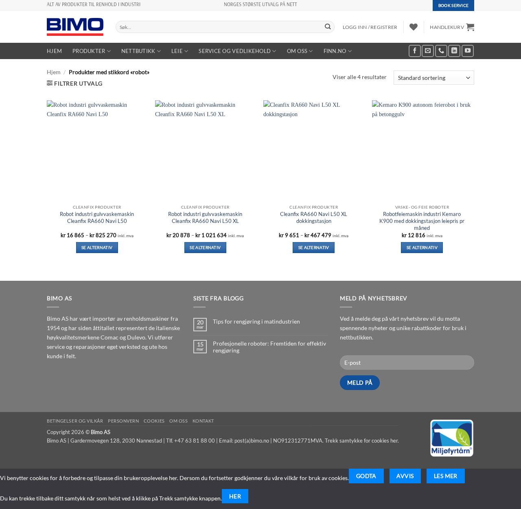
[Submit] (328, 27)
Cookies (154, 420)
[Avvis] (478, 476)
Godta (366, 475)
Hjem (54, 51)
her (394, 440)
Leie (177, 51)
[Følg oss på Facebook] (415, 51)
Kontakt (203, 420)
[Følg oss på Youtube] (468, 51)
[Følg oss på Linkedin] (454, 51)
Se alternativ (96, 247)
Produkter (88, 51)
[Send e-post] (428, 51)
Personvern (123, 420)
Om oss (178, 420)
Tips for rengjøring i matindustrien (256, 321)
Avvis (405, 475)
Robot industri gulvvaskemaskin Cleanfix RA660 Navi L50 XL (205, 217)
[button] (452, 27)
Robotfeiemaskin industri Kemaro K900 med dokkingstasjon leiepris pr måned (421, 221)
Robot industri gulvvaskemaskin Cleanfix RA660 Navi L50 (97, 217)
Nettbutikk (138, 51)
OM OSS (297, 51)
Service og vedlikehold (235, 51)
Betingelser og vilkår (75, 420)
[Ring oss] (441, 51)
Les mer (446, 475)
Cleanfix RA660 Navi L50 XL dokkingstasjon (313, 217)
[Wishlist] (413, 27)
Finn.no (335, 51)
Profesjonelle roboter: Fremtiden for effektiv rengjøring (269, 347)
